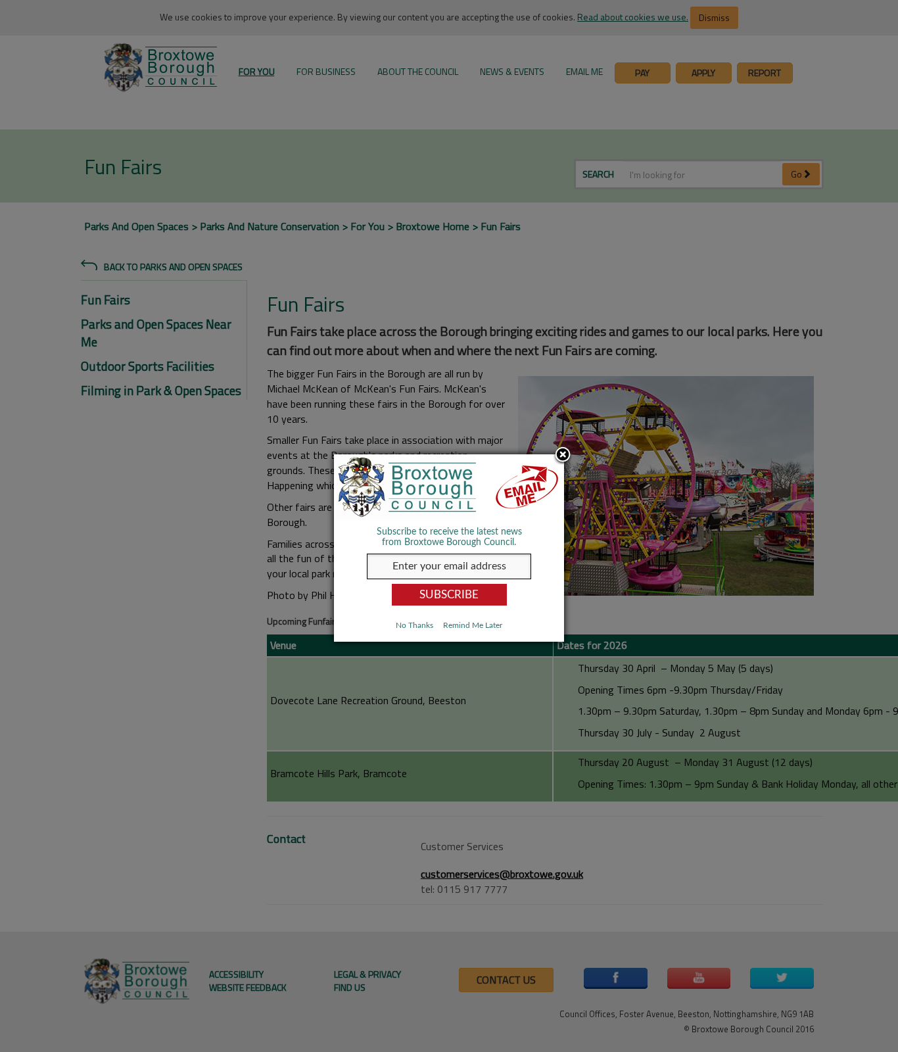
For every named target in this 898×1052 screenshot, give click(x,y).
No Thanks (414, 625)
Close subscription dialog (563, 456)
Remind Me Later (472, 625)
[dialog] (449, 548)
